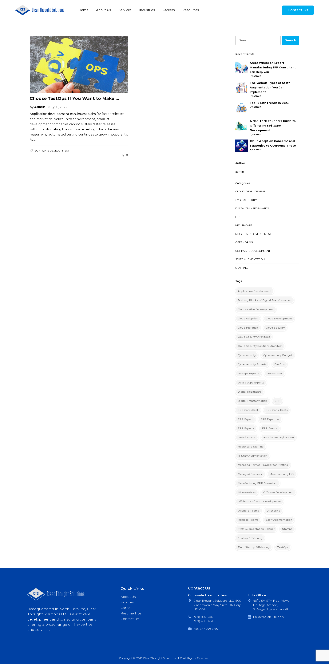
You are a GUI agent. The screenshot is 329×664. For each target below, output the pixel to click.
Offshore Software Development (259, 501)
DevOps (279, 364)
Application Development (255, 291)
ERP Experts (246, 428)
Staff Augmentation (250, 259)
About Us (103, 10)
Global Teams (247, 437)
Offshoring (244, 242)
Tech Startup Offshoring (254, 547)
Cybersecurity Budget (277, 355)
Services (125, 10)
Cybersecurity (246, 199)
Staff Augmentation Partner (256, 528)
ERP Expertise (270, 419)
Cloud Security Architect (254, 336)
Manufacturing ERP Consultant (258, 483)
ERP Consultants (276, 409)
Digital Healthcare (250, 391)
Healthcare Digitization (278, 437)
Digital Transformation (252, 208)
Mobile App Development (253, 233)
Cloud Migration (248, 327)
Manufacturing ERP (282, 474)
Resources (190, 10)
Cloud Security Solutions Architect (260, 345)
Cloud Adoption (248, 318)
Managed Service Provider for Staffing (263, 464)
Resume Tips (131, 613)
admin (239, 171)
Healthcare (243, 225)
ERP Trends (270, 428)
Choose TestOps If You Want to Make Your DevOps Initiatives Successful (75, 98)
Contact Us (298, 10)
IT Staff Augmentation (252, 455)
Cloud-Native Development (256, 309)
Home (84, 10)
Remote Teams (248, 519)
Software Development (51, 150)
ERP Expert (245, 419)
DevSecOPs (274, 373)
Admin (39, 107)
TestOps (282, 547)
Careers (169, 10)
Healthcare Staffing (251, 446)
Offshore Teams (248, 510)
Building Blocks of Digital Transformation (265, 300)
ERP (237, 216)
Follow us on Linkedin (268, 617)
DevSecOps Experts (251, 382)
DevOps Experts (248, 373)
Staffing (241, 267)
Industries (147, 10)
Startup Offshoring (250, 538)
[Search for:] (258, 40)
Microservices (247, 492)
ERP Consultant (248, 409)
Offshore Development (278, 492)
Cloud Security (275, 327)
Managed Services (250, 474)
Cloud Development (250, 191)
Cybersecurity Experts (252, 364)
